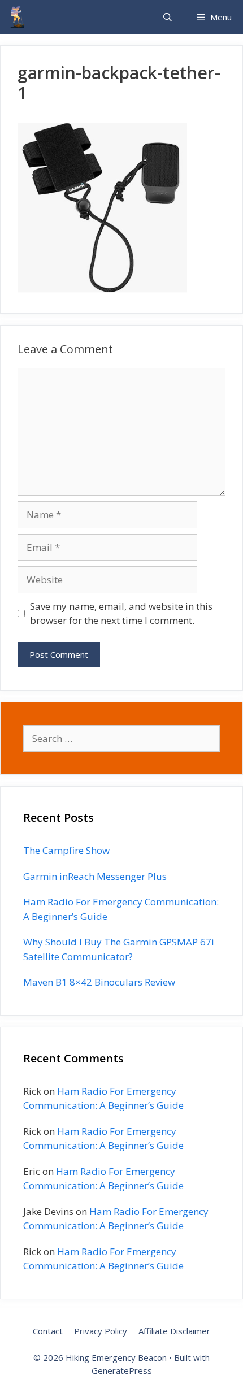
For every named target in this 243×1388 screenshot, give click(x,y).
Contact (48, 1331)
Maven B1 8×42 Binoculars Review (99, 981)
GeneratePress (122, 1370)
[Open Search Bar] (167, 17)
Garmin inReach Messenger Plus (95, 876)
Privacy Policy (100, 1331)
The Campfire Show (66, 850)
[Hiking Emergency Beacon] (17, 17)
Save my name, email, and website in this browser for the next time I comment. (121, 613)
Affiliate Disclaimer (174, 1331)
